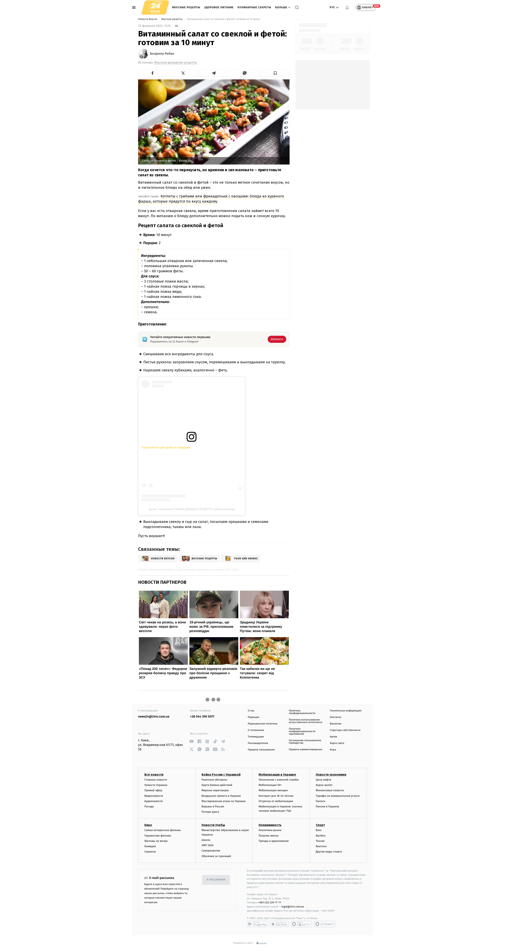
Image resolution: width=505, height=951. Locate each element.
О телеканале (256, 730)
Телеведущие (256, 736)
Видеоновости (153, 796)
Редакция (253, 717)
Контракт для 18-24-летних (276, 796)
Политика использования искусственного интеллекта (305, 721)
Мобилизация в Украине (277, 774)
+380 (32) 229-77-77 (269, 902)
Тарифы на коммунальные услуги (338, 796)
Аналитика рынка (270, 830)
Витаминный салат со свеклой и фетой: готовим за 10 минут (223, 19)
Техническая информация (345, 710)
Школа (206, 840)
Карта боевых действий (217, 785)
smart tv (301, 924)
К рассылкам (216, 879)
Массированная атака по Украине (224, 801)
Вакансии (335, 723)
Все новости (153, 774)
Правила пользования (261, 749)
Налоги (320, 801)
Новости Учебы (213, 825)
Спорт (320, 825)
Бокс (319, 830)
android (257, 924)
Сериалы (150, 851)
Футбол (320, 835)
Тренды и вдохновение (274, 841)
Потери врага (210, 811)
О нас (251, 710)
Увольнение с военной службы (279, 779)
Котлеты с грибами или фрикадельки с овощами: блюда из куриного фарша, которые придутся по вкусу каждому (211, 199)
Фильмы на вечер (155, 841)
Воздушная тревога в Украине (221, 796)
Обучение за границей (216, 856)
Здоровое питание (219, 7)
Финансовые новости (330, 790)
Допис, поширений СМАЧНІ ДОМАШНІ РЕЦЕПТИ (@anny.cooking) (191, 509)
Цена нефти (323, 779)
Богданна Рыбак (162, 53)
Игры (333, 749)
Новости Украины (155, 785)
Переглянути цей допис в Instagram (165, 447)
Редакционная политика (262, 723)
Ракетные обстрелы (214, 779)
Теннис (320, 841)
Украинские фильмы (157, 835)
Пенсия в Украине (327, 806)
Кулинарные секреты (254, 7)
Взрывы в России (213, 806)
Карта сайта (337, 743)
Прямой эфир (153, 790)
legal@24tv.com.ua (292, 906)
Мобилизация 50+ (270, 785)
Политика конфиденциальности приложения (302, 731)
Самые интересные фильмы (162, 830)
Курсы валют (324, 785)
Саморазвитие (211, 850)
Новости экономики (331, 774)
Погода (149, 806)
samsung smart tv (324, 924)
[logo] (155, 7)
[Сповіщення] (347, 7)
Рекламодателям (258, 743)
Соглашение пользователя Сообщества (305, 741)
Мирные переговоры (215, 790)
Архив (333, 736)
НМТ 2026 (208, 845)
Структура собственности (345, 730)
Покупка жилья (268, 835)
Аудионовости (153, 801)
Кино (148, 825)
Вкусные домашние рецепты (175, 62)
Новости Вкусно (148, 19)
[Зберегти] (275, 73)
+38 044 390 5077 (202, 717)
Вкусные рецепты (186, 7)
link (191, 741)
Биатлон (321, 846)
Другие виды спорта (329, 851)
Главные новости (155, 779)
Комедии (150, 846)
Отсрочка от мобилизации (276, 801)
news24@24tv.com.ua (153, 717)
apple (279, 924)
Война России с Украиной (221, 774)
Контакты (335, 717)
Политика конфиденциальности (302, 712)
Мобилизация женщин (273, 790)
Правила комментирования (305, 749)
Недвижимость (270, 825)
